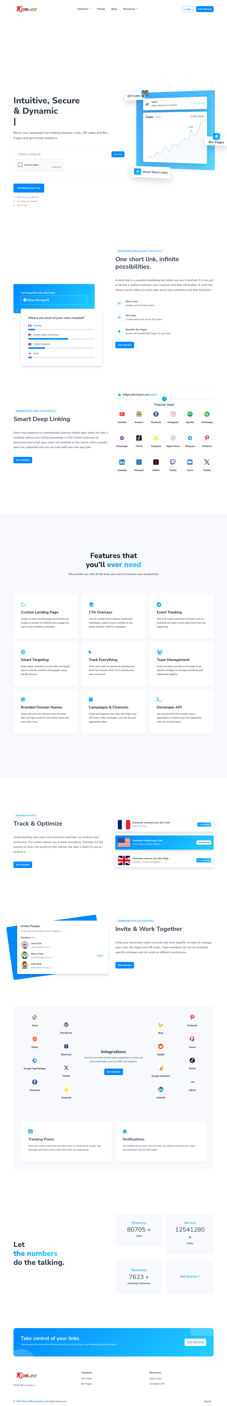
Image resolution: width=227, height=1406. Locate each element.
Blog (114, 9)
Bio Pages (86, 1383)
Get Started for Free (28, 188)
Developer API (156, 1383)
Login (188, 9)
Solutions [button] (83, 9)
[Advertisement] (113, 38)
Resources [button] (129, 9)
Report (207, 1401)
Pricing (101, 9)
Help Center (155, 1378)
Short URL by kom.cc (33, 1401)
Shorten (118, 154)
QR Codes (86, 1378)
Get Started (205, 9)
